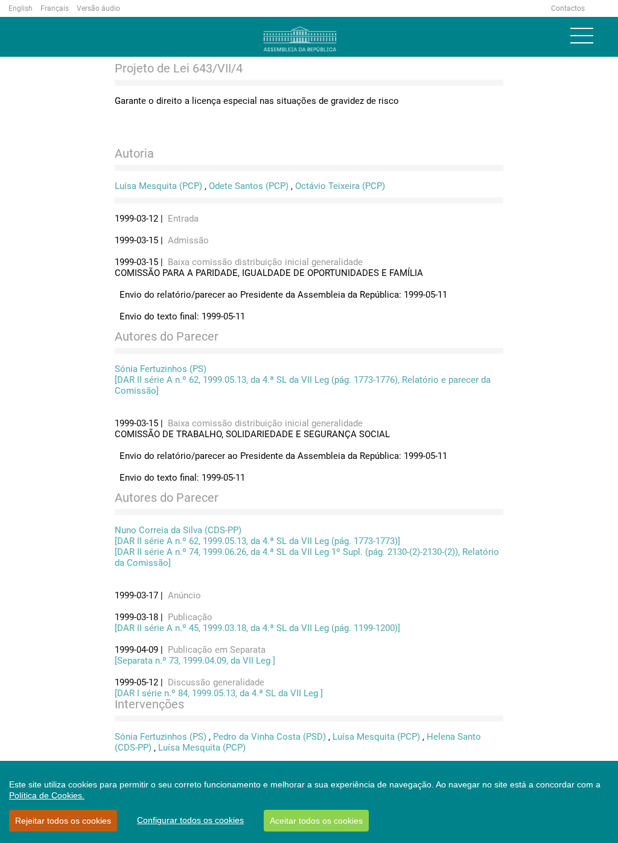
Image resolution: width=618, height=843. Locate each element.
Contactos (568, 8)
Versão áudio (98, 8)
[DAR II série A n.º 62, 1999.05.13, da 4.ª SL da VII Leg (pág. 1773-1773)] (257, 541)
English (20, 8)
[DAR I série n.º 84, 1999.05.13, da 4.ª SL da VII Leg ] (219, 693)
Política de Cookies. (46, 795)
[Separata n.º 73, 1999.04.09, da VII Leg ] (195, 660)
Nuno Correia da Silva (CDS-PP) (178, 530)
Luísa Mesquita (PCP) (158, 186)
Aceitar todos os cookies (316, 820)
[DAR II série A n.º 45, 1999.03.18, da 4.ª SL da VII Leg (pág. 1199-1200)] (257, 628)
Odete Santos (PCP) (248, 186)
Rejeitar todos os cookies (63, 820)
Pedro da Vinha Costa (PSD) (269, 736)
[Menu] (582, 36)
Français (54, 8)
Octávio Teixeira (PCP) (340, 186)
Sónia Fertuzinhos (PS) (160, 369)
